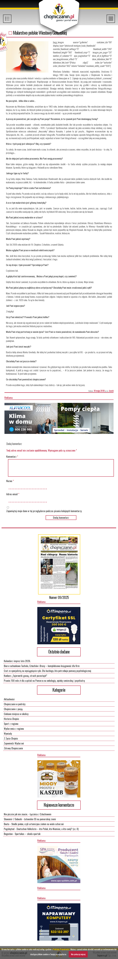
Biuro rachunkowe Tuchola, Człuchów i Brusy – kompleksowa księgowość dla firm (42, 666)
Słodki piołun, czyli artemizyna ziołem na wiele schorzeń (37, 824)
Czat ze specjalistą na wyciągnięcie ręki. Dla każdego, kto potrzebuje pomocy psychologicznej (47, 671)
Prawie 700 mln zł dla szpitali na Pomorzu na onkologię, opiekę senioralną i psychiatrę (44, 680)
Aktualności (9, 699)
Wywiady (8, 733)
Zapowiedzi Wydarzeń (14, 743)
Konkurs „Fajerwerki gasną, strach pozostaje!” (25, 676)
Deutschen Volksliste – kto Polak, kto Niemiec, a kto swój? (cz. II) (48, 829)
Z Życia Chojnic (11, 738)
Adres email (12, 494)
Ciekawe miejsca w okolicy (16, 714)
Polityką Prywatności (61, 949)
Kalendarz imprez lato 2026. (17, 661)
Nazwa (10, 481)
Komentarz (12, 456)
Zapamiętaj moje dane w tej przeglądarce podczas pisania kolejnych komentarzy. (44, 511)
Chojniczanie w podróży (14, 704)
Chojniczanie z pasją (13, 709)
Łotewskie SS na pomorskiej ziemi (40, 819)
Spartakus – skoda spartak (27, 834)
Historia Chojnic (11, 719)
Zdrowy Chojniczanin (13, 748)
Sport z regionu (11, 724)
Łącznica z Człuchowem (40, 814)
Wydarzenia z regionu (14, 728)
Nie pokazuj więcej (78, 954)
